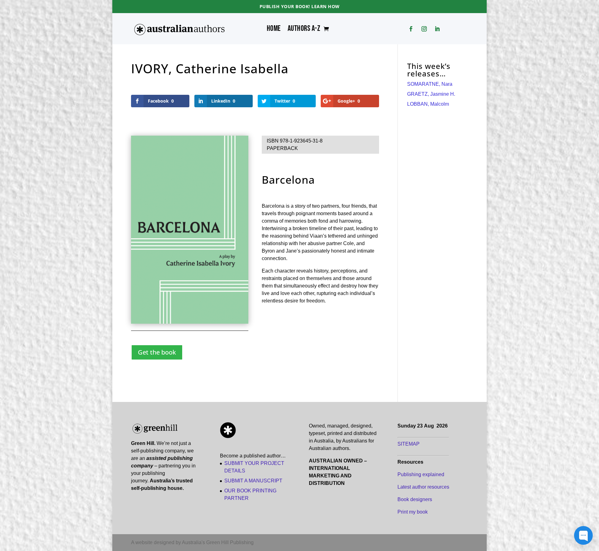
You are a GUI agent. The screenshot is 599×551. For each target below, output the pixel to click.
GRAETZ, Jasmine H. (431, 94)
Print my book (412, 512)
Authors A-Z (304, 30)
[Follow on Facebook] (411, 29)
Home (274, 30)
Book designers (414, 499)
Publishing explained (420, 474)
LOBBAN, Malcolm (428, 104)
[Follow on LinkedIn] (437, 29)
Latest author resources (423, 487)
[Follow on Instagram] (424, 29)
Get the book (157, 352)
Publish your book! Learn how (300, 6)
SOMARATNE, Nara (429, 84)
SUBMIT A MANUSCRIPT (253, 480)
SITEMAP (408, 444)
